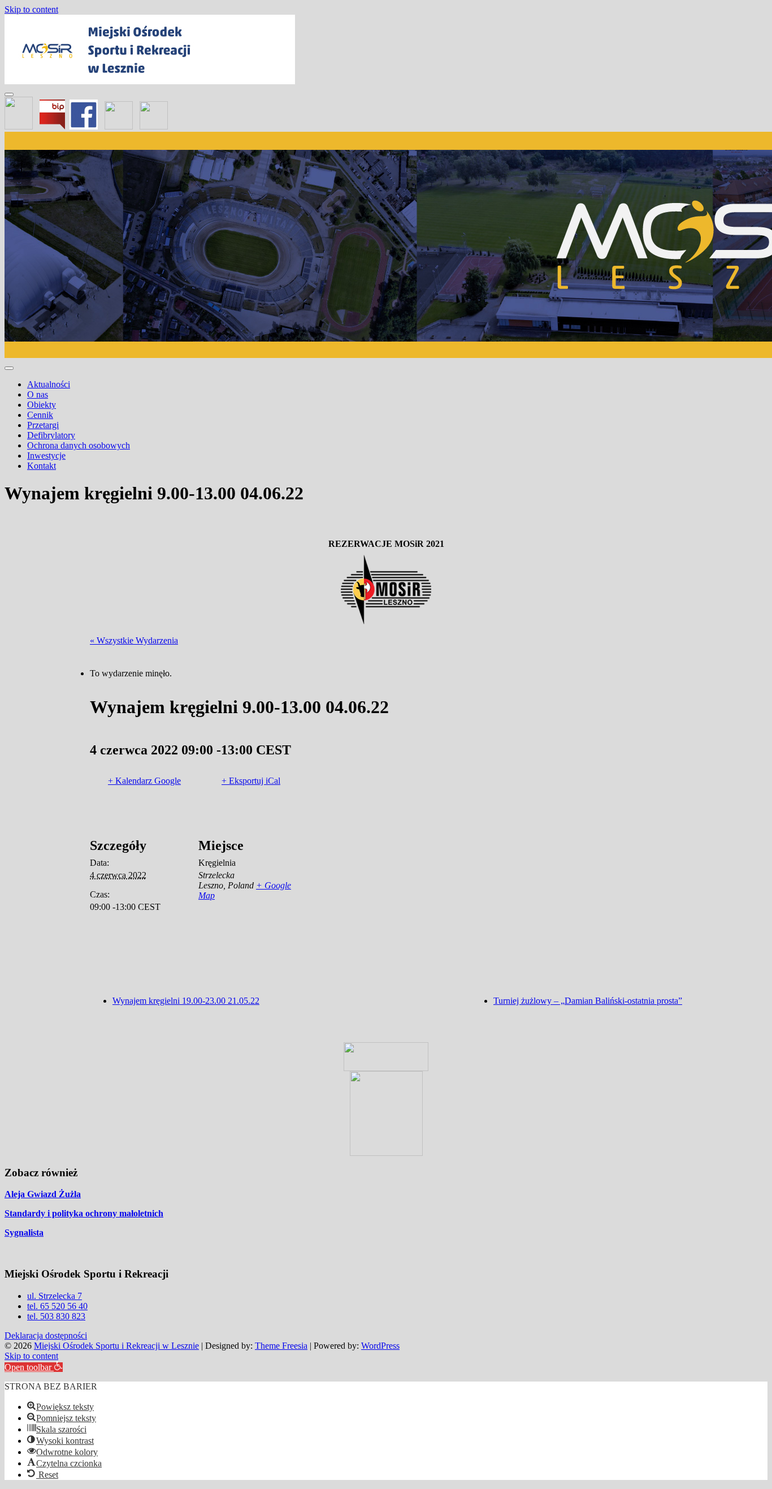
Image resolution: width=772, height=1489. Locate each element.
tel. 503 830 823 (56, 1316)
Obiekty (41, 404)
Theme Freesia (281, 1345)
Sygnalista (24, 1232)
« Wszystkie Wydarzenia (134, 640)
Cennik (40, 415)
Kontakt (41, 466)
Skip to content (31, 9)
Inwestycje (46, 455)
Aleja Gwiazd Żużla (43, 1194)
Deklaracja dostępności (46, 1335)
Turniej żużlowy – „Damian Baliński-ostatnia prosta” (587, 1000)
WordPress (380, 1345)
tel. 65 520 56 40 (57, 1306)
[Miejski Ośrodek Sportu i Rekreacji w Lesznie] (150, 81)
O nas (37, 394)
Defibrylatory (51, 435)
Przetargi (43, 425)
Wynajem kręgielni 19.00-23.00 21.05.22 (185, 1000)
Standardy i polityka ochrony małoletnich (84, 1213)
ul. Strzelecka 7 (54, 1296)
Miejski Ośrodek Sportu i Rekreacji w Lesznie (116, 1345)
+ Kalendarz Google (144, 780)
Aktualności (48, 384)
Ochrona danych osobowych (78, 445)
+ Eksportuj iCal (251, 780)
